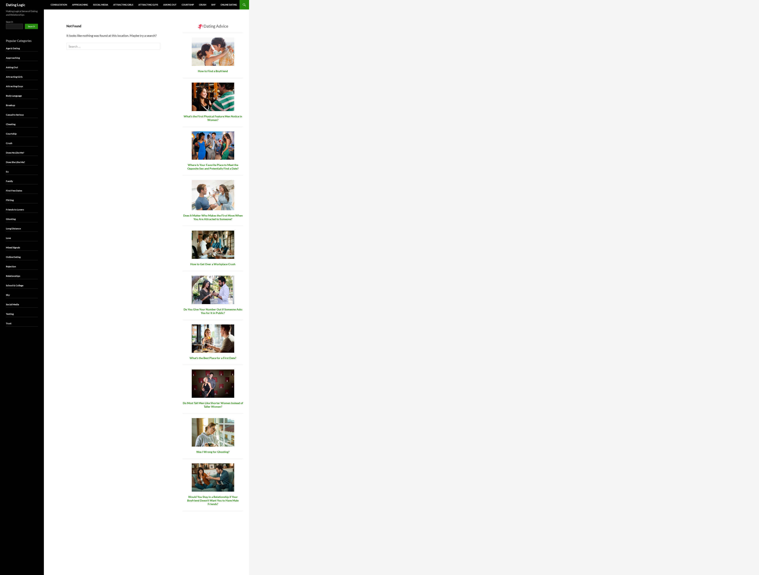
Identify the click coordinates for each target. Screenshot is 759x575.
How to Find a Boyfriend (213, 71)
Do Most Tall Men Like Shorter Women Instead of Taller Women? (213, 404)
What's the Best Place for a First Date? (213, 358)
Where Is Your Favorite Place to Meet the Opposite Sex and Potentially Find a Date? (213, 166)
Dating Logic (15, 5)
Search (9, 21)
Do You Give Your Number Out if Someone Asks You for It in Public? (213, 311)
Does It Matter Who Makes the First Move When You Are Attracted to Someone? (213, 217)
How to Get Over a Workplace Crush (212, 264)
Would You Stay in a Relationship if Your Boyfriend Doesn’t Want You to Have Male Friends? (213, 500)
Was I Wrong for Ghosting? (212, 451)
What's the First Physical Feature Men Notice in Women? (213, 118)
